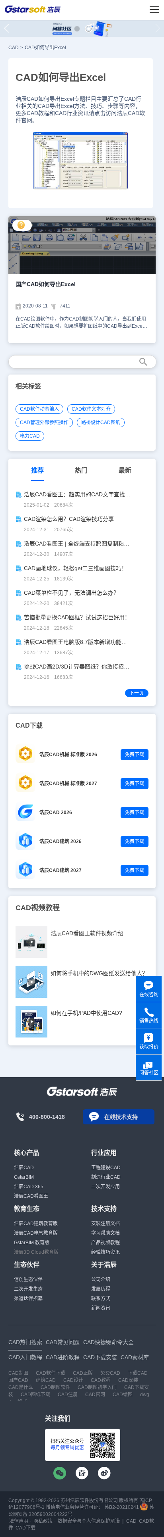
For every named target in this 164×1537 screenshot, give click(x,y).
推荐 (37, 470)
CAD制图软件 (55, 1387)
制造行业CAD (106, 1177)
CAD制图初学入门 (97, 1387)
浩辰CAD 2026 (55, 812)
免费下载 (134, 754)
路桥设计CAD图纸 (100, 422)
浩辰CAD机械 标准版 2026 (68, 754)
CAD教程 (101, 1380)
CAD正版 (83, 1373)
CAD (13, 47)
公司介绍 (100, 1279)
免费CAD (110, 1373)
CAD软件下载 (50, 1373)
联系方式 (100, 1298)
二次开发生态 (28, 1289)
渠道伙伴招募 (28, 1298)
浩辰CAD (24, 1167)
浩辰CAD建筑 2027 (60, 870)
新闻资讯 (100, 1308)
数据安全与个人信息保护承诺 (89, 1521)
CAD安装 (128, 1380)
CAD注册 (68, 1394)
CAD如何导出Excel (45, 47)
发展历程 (100, 1289)
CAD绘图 (123, 1394)
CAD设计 (73, 1380)
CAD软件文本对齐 (91, 409)
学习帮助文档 (105, 1233)
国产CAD (18, 1380)
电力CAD (30, 436)
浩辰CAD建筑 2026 (60, 841)
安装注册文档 (105, 1223)
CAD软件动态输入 (39, 409)
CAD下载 (25, 1528)
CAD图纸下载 (35, 1394)
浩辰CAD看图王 (31, 1196)
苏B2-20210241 (121, 1507)
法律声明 (18, 1521)
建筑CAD (46, 1380)
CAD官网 (95, 1394)
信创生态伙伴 (28, 1279)
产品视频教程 (105, 1242)
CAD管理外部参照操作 (44, 422)
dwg (144, 1394)
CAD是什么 (20, 1387)
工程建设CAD (106, 1167)
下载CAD (138, 1373)
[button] (77, 29)
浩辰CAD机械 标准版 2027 (68, 783)
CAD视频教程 (38, 908)
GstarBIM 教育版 (31, 1242)
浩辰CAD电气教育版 (36, 1233)
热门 (81, 470)
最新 (125, 470)
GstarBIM (24, 1177)
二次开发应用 (105, 1186)
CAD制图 (18, 1373)
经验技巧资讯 (105, 1252)
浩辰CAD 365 (28, 1186)
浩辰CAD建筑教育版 (36, 1223)
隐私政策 (43, 1521)
